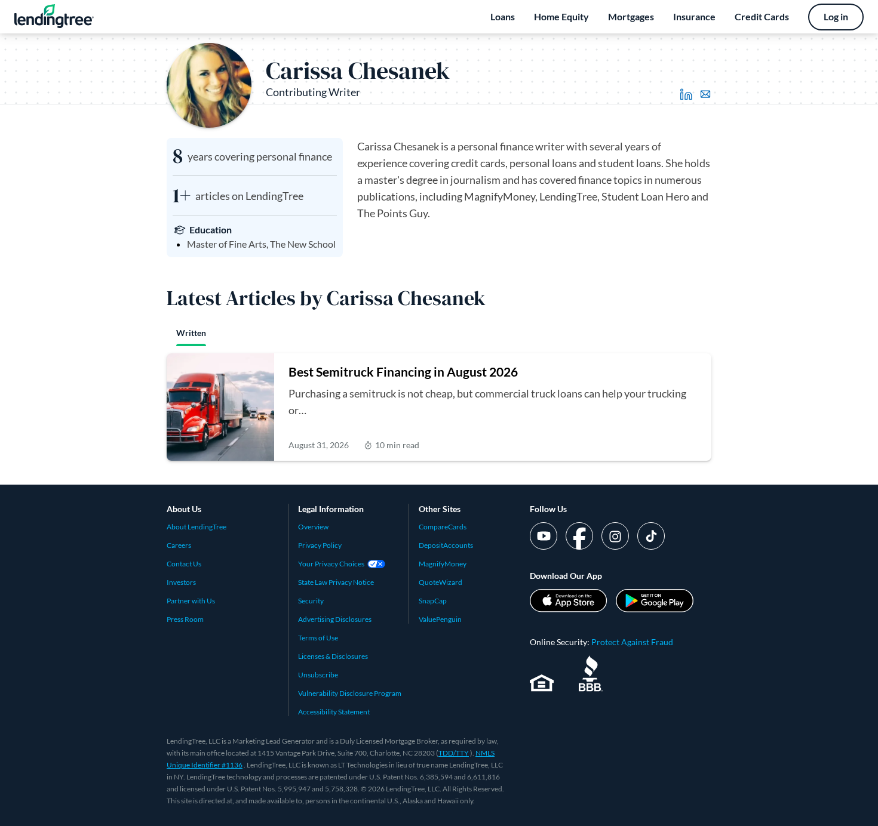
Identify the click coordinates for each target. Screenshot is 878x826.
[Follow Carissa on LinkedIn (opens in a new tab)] (686, 94)
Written (191, 333)
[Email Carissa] (705, 94)
